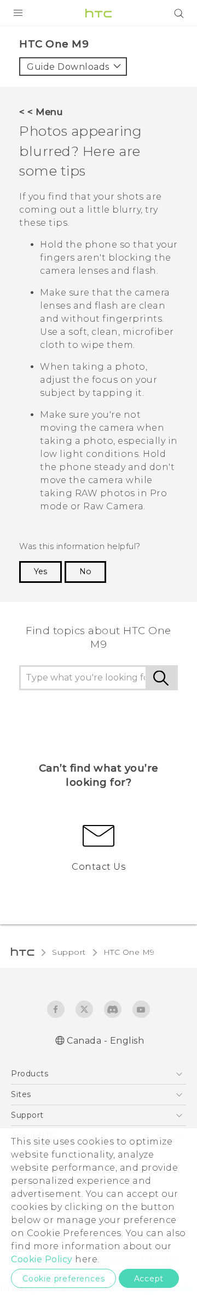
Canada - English (105, 1040)
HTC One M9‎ (129, 952)
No (85, 571)
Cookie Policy (42, 1259)
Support (69, 952)
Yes (40, 571)
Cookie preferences (63, 1279)
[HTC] (98, 13)
